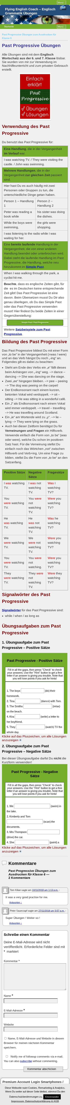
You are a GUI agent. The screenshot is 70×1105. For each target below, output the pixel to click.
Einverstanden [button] (52, 1097)
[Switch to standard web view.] (63, 7)
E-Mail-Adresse (14, 1010)
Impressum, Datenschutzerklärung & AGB (35, 1101)
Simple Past (35, 267)
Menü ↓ (61, 2)
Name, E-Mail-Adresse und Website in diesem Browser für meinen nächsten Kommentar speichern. (34, 1043)
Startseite (9, 26)
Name (8, 995)
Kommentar (12, 961)
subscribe (26, 1061)
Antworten (15, 902)
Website (9, 1024)
